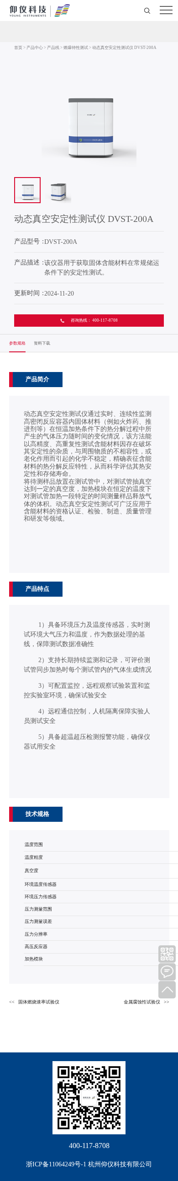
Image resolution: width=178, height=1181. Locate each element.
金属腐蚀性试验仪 (142, 1001)
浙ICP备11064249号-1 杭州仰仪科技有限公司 (89, 1164)
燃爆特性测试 (75, 47)
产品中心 (34, 47)
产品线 (53, 47)
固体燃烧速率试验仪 (38, 1001)
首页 (18, 47)
